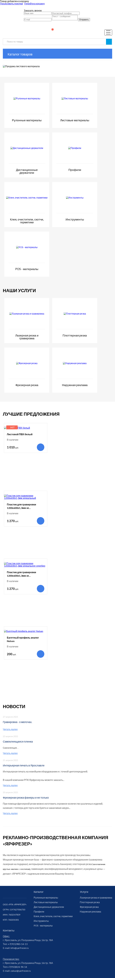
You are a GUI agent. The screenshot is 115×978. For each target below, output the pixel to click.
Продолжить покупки (11, 3)
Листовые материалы (46, 902)
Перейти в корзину (34, 3)
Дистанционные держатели (49, 907)
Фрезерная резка (89, 907)
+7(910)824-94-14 (17, 966)
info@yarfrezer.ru (19, 947)
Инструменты (41, 921)
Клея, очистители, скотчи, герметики (53, 916)
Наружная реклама (90, 911)
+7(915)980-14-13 (17, 944)
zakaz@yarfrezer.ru (20, 970)
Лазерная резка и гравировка (96, 897)
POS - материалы (43, 925)
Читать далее (10, 729)
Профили (39, 911)
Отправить (84, 19)
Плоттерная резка (90, 902)
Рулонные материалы (46, 897)
